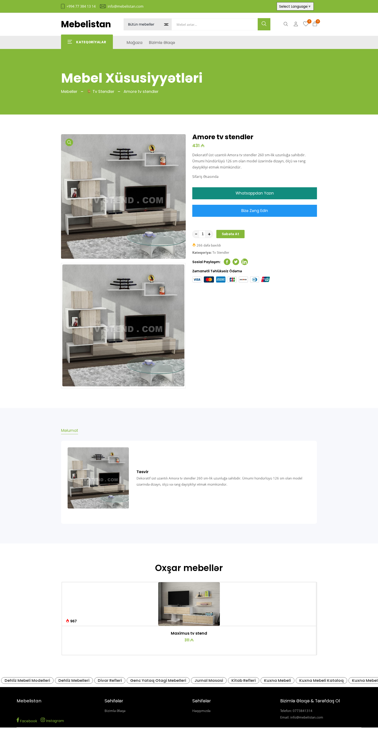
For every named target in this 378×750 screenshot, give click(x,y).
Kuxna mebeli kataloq (321, 680)
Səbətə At (230, 234)
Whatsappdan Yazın (255, 193)
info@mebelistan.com (126, 6)
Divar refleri (110, 680)
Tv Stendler (220, 252)
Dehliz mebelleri (73, 680)
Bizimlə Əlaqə (115, 710)
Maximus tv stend (189, 633)
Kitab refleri (243, 680)
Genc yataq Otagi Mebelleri (158, 680)
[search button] (264, 24)
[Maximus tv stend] (189, 604)
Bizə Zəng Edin (254, 210)
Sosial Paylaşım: (206, 262)
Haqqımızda (201, 710)
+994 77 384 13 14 (81, 6)
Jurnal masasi (208, 680)
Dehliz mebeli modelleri (27, 680)
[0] (306, 24)
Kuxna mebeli (277, 680)
